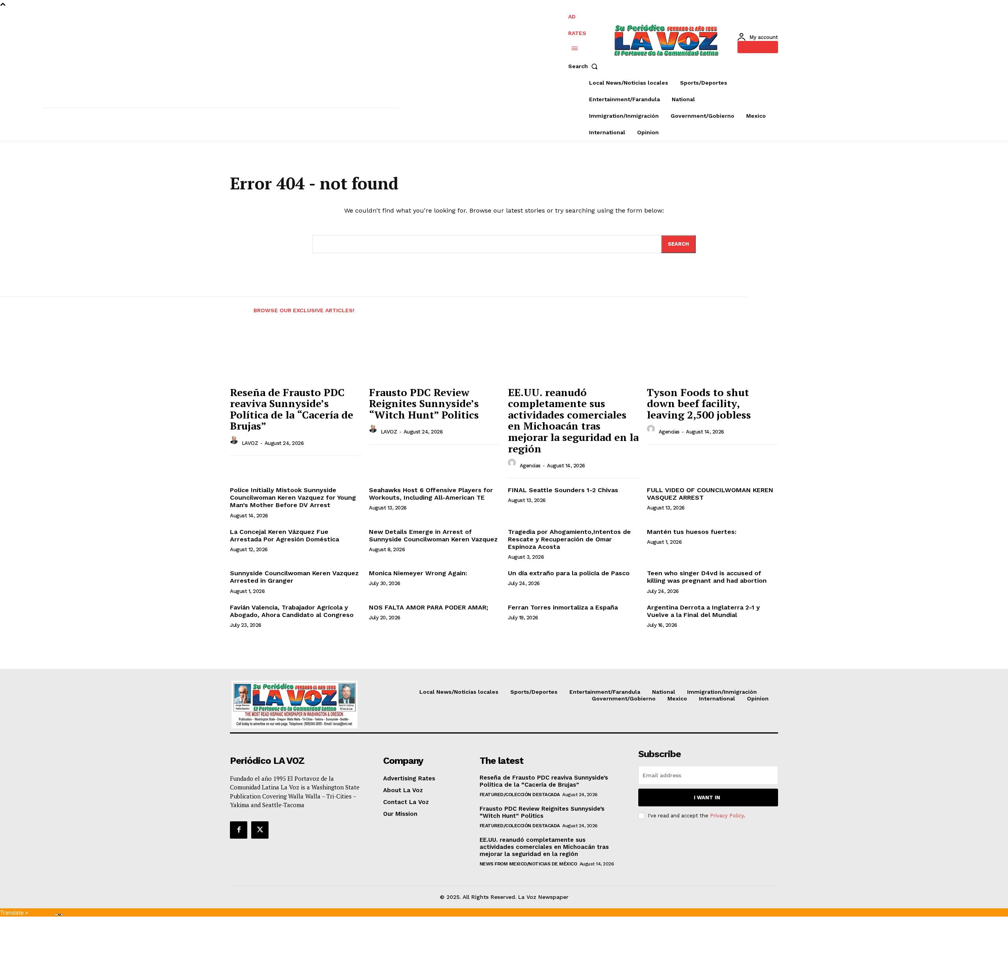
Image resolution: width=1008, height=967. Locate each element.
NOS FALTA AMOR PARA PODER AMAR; (428, 607)
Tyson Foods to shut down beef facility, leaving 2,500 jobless (699, 403)
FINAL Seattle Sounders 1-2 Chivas (563, 490)
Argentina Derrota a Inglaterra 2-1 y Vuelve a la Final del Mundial (703, 611)
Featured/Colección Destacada (520, 794)
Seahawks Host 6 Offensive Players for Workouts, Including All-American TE (431, 493)
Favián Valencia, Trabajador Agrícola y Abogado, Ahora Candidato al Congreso (292, 611)
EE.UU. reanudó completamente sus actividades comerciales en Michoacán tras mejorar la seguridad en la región (573, 420)
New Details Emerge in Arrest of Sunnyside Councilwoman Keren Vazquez (433, 535)
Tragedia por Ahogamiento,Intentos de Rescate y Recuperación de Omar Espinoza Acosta (569, 539)
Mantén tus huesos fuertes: (691, 531)
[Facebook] (238, 830)
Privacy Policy (727, 816)
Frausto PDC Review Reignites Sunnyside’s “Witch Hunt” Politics (424, 403)
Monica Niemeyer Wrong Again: (418, 573)
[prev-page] (237, 305)
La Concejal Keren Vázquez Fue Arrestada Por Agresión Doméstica (284, 535)
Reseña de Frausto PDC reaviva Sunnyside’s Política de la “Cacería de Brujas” (291, 409)
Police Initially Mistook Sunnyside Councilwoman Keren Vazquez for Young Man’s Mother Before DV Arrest (293, 497)
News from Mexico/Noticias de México (528, 864)
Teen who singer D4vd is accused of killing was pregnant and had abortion (707, 576)
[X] (260, 830)
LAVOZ (250, 443)
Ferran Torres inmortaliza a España (563, 607)
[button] (584, 66)
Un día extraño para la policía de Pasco (569, 573)
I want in (707, 797)
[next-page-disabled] (790, 305)
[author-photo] (235, 442)
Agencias (530, 466)
